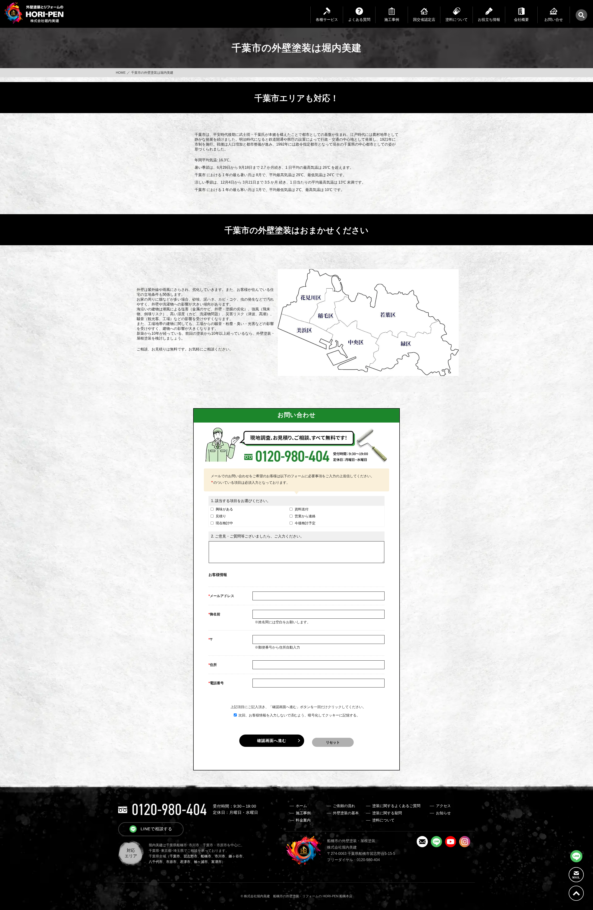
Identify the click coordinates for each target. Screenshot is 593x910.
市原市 (171, 862)
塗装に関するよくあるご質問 (396, 806)
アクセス (443, 806)
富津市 (216, 862)
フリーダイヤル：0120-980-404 (353, 860)
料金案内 (303, 820)
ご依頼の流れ (344, 806)
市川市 (220, 856)
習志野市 (190, 856)
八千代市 (156, 862)
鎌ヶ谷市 (236, 856)
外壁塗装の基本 (346, 813)
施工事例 (303, 813)
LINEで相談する (156, 829)
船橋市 (206, 856)
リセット (333, 742)
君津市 (185, 862)
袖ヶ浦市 (201, 862)
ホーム (301, 806)
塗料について (383, 820)
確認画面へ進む (271, 740)
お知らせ (443, 813)
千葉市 (175, 856)
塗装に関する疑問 (387, 813)
